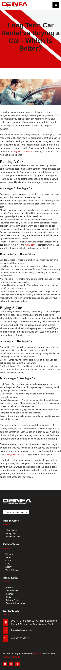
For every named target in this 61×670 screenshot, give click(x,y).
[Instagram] (11, 664)
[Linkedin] (17, 664)
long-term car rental (22, 151)
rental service (31, 245)
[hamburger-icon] (55, 5)
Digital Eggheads (11, 657)
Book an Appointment (14, 512)
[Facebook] (5, 664)
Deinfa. (37, 653)
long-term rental (15, 454)
